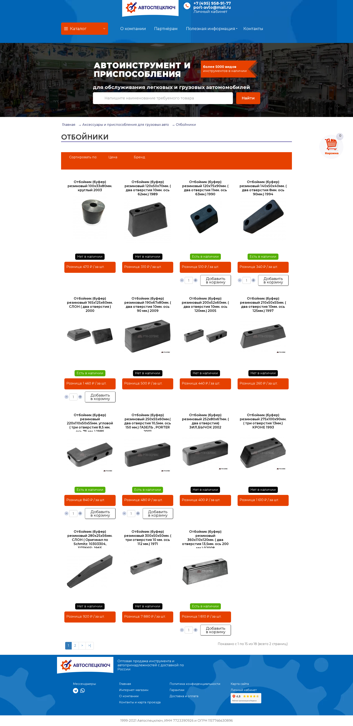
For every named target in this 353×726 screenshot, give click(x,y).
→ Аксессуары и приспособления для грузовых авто (123, 125)
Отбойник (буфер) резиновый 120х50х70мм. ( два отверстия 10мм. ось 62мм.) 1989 (148, 188)
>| (89, 645)
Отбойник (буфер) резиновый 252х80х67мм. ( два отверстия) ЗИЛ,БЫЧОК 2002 (205, 421)
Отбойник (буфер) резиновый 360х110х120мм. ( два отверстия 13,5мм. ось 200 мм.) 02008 (205, 540)
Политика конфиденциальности (195, 684)
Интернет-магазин (133, 690)
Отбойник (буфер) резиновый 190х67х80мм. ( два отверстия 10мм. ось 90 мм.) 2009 (147, 305)
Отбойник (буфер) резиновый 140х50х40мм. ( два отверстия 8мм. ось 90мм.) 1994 (263, 188)
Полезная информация (210, 28)
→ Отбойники (184, 125)
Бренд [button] (139, 157)
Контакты (253, 28)
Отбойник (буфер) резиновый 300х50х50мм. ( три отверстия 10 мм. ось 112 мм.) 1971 (147, 538)
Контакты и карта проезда (140, 702)
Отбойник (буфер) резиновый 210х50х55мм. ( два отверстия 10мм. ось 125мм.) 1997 (263, 305)
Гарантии (177, 690)
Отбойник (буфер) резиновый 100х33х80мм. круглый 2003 (90, 186)
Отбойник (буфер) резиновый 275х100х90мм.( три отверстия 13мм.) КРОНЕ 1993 (263, 421)
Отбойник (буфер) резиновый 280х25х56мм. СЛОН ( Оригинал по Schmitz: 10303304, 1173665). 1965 (89, 540)
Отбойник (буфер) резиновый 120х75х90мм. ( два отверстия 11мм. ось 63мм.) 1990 (205, 188)
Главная (68, 125)
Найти (248, 98)
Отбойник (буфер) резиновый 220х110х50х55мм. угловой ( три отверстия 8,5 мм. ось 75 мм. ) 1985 (90, 423)
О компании (133, 28)
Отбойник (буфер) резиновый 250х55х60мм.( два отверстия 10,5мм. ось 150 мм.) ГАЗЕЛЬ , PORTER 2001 (147, 423)
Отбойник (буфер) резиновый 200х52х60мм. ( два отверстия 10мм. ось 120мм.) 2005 (205, 305)
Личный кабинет (210, 11)
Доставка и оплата (184, 696)
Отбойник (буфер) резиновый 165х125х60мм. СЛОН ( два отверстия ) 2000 (90, 305)
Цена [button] (112, 157)
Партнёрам (166, 28)
